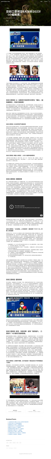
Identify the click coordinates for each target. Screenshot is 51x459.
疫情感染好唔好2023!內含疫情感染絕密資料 (16, 426)
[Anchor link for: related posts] (5, 419)
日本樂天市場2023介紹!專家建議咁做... (15, 423)
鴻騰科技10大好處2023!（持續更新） (15, 427)
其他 (20, 442)
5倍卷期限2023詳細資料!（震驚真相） (15, 434)
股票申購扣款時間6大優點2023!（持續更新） (16, 428)
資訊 (7, 442)
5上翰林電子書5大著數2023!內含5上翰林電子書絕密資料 (18, 421)
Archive (45, 1)
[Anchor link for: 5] (5, 362)
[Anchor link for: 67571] (5, 231)
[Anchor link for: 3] (5, 179)
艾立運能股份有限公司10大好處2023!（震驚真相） (17, 432)
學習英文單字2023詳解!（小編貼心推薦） (15, 431)
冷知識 (8, 8)
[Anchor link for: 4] (5, 279)
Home (41, 1)
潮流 (17, 442)
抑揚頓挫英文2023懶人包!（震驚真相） (15, 424)
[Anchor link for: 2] (5, 155)
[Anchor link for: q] (5, 102)
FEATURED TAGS (9, 440)
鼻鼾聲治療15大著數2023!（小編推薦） (15, 430)
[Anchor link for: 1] (5, 124)
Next (34, 411)
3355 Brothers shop (5, 1)
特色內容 (14, 442)
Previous (15, 411)
